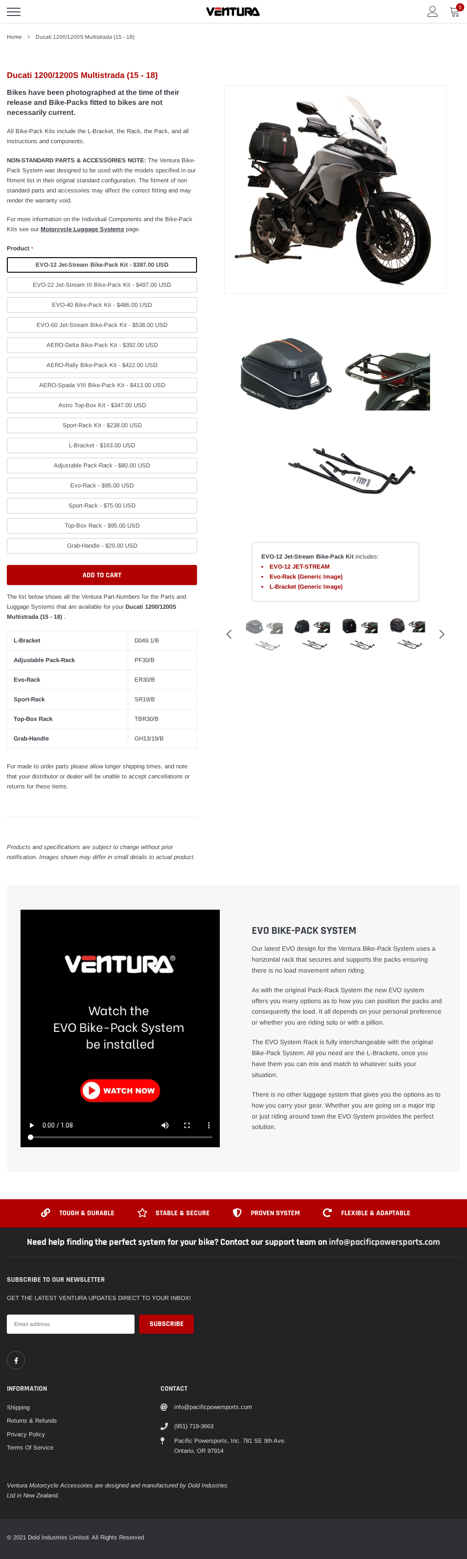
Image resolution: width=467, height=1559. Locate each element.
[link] (16, 1360)
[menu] (14, 12)
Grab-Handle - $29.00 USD (102, 545)
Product (20, 248)
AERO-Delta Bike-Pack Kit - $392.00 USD (102, 345)
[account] (432, 11)
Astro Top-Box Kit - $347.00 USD (102, 405)
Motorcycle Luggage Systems (82, 229)
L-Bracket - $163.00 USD (102, 445)
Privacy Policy (26, 1434)
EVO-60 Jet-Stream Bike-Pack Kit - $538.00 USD (101, 324)
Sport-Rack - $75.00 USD (101, 505)
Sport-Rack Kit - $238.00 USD (102, 425)
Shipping (18, 1407)
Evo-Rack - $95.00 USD (102, 485)
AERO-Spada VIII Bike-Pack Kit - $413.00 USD (102, 385)
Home (14, 37)
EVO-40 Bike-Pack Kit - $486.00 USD (102, 304)
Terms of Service (30, 1447)
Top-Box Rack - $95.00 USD (102, 525)
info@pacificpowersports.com (384, 1242)
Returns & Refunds (32, 1420)
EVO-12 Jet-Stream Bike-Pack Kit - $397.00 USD (102, 264)
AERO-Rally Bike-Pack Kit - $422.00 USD (102, 365)
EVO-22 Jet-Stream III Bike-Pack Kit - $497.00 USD (102, 284)
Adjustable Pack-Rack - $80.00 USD (102, 465)
